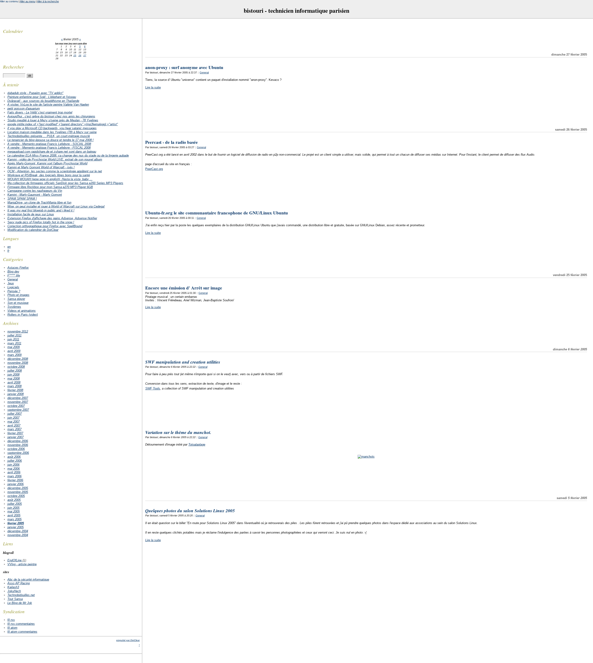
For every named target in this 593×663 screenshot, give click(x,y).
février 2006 (15, 480)
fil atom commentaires (22, 631)
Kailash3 (13, 587)
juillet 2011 (14, 335)
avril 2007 (13, 425)
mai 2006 (13, 468)
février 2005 (15, 523)
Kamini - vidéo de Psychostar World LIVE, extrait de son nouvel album (54, 159)
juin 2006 (13, 464)
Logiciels (13, 287)
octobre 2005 (16, 496)
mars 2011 (14, 343)
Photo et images (18, 295)
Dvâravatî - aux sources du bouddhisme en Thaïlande (43, 101)
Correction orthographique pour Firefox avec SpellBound (44, 226)
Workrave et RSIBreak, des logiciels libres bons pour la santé (48, 175)
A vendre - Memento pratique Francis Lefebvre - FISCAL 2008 (49, 147)
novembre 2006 (17, 445)
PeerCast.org (154, 169)
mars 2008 (14, 386)
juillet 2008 (14, 370)
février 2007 (15, 433)
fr (8, 250)
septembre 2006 (18, 453)
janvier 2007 (15, 437)
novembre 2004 (17, 535)
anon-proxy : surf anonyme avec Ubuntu (184, 67)
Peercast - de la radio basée (171, 142)
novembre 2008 (17, 362)
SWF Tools (152, 388)
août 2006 (14, 457)
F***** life (13, 275)
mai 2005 (13, 511)
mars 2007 (14, 429)
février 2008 (15, 390)
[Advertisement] (366, 35)
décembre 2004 (17, 531)
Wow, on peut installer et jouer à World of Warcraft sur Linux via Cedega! (56, 206)
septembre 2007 (18, 410)
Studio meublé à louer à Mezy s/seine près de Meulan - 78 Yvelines (52, 120)
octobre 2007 (16, 406)
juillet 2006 (14, 460)
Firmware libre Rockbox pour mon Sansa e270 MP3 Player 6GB (50, 187)
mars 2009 (14, 355)
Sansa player (16, 299)
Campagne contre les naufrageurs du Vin (34, 190)
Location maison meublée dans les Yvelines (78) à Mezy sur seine (52, 132)
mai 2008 (13, 378)
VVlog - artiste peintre (22, 564)
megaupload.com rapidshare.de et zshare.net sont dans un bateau (51, 151)
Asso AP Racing (18, 583)
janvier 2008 (15, 394)
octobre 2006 (16, 449)
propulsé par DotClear (128, 640)
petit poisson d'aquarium (23, 108)
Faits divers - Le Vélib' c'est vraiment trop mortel (39, 112)
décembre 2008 (17, 359)
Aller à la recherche (48, 1)
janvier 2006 (15, 484)
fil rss (11, 620)
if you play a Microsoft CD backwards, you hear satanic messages (52, 128)
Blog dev (13, 271)
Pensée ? (13, 291)
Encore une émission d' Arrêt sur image (183, 288)
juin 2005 (13, 507)
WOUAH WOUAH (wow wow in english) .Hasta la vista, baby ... (49, 179)
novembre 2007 (17, 402)
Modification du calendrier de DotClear (32, 230)
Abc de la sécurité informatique (28, 579)
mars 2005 (14, 519)
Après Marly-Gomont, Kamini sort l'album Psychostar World (47, 163)
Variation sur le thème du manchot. (178, 432)
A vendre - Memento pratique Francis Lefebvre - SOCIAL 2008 (49, 144)
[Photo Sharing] (366, 456)
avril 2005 (13, 515)
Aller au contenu (9, 1)
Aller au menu (27, 1)
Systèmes (14, 306)
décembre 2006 (17, 441)
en (9, 246)
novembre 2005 (17, 492)
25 (74, 55)
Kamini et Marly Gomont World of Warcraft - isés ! (41, 167)
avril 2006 (13, 472)
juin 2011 (13, 339)
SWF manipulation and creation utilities (182, 362)
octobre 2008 (16, 366)
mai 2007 (13, 421)
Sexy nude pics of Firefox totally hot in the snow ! (40, 222)
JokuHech (14, 591)
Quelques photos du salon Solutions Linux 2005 (190, 510)
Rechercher (13, 67)
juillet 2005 (14, 504)
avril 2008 (13, 382)
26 (80, 55)
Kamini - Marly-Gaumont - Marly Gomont (34, 194)
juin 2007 (13, 417)
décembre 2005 (17, 488)
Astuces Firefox (18, 267)
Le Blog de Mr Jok (19, 603)
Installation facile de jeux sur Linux (30, 214)
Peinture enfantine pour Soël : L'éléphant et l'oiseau (41, 97)
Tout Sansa (15, 599)
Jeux (10, 283)
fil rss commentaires (21, 623)
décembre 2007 (17, 398)
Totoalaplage (196, 444)
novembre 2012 (17, 331)
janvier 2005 (15, 527)
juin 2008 (13, 374)
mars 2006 (14, 476)
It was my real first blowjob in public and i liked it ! (40, 210)
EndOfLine (14, 560)
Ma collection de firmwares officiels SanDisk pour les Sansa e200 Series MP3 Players (65, 183)
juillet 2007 (14, 413)
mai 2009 (13, 347)
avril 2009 (13, 351)
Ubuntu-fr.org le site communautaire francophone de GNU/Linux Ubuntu (216, 213)
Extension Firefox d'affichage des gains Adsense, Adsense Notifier (52, 218)
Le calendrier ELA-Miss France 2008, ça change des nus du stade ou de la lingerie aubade (68, 155)
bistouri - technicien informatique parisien (296, 10)
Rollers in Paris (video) (22, 314)
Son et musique (17, 303)
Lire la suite (153, 87)
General (204, 72)
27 (84, 55)
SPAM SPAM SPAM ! (22, 198)
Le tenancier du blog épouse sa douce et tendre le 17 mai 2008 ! (50, 140)
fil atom (12, 627)
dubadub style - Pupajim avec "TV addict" (35, 93)
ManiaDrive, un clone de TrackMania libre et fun (39, 202)
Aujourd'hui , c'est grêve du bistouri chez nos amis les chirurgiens (51, 116)
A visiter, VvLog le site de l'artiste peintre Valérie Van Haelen (48, 104)
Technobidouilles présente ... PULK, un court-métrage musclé (48, 136)
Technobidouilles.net (21, 595)
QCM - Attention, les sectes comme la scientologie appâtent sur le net (54, 171)
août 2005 (14, 500)
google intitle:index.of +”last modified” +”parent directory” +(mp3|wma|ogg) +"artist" (62, 124)
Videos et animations (21, 310)
